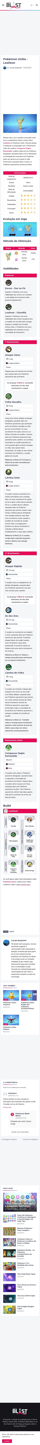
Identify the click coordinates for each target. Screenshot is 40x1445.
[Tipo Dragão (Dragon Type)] (9, 1310)
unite (11, 931)
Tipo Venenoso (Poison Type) (26, 1286)
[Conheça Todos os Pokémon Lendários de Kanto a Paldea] (9, 1242)
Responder (7, 1107)
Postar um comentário (20, 1132)
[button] (3, 5)
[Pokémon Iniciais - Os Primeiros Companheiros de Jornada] (9, 1253)
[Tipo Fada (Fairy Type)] (9, 1277)
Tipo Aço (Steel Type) (26, 1296)
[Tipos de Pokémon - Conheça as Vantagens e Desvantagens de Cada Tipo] (9, 1218)
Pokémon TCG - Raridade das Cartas (25, 1264)
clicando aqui (25, 884)
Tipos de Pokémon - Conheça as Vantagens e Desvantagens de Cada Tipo (26, 1218)
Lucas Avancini (18, 940)
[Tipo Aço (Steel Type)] (9, 1299)
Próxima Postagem (30, 1139)
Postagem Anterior (9, 1139)
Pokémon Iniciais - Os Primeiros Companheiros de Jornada (26, 1253)
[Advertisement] (20, 33)
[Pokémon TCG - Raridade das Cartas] (9, 1266)
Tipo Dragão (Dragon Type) (25, 1307)
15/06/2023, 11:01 (13, 1095)
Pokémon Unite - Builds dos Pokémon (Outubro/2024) (28, 1006)
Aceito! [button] (7, 1441)
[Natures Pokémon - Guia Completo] (9, 1231)
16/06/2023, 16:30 (21, 1118)
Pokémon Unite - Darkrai (10, 1028)
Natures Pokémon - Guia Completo (25, 1229)
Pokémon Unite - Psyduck (10, 1004)
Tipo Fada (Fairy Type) (26, 1274)
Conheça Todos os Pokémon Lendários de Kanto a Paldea (26, 1241)
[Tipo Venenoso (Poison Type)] (9, 1288)
